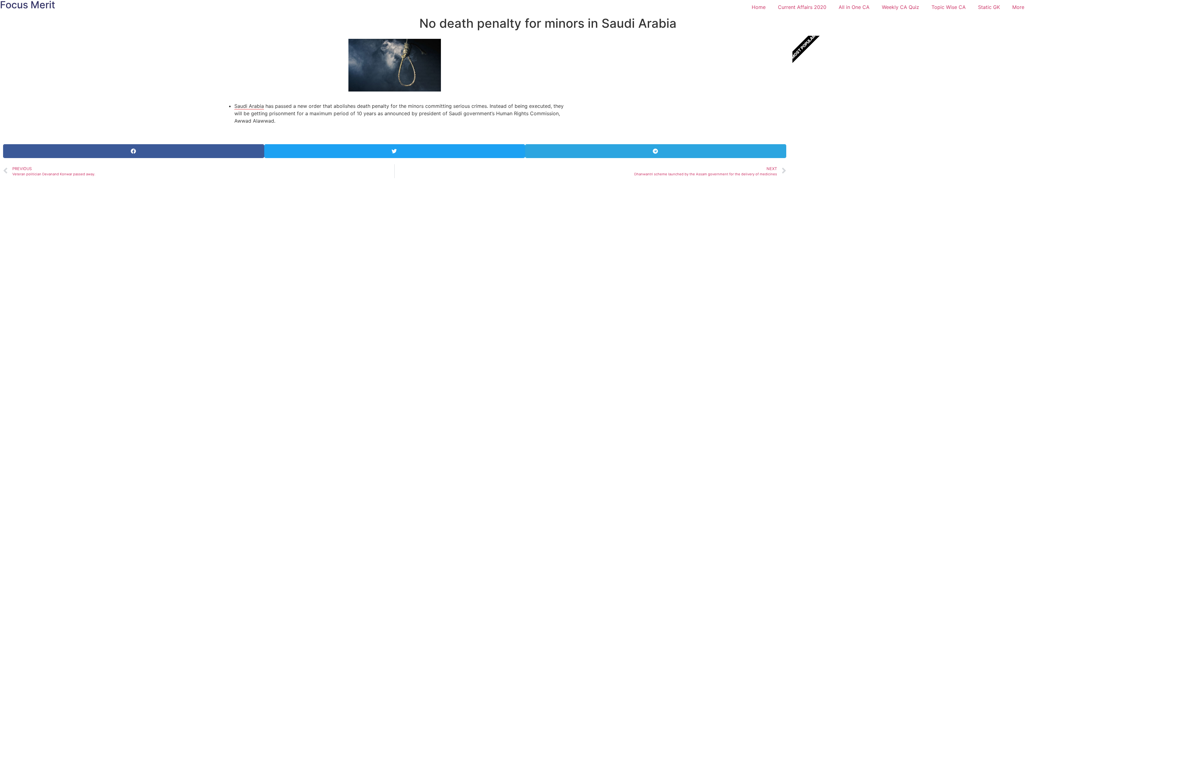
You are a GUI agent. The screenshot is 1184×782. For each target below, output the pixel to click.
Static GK (989, 7)
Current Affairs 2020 (802, 7)
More (1018, 7)
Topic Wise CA (948, 7)
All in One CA (854, 7)
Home (759, 7)
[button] (133, 151)
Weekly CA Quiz (900, 7)
